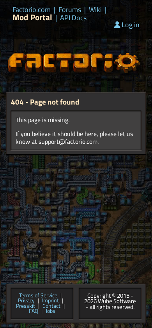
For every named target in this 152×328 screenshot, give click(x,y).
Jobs (50, 311)
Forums (69, 9)
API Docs (73, 17)
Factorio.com (31, 9)
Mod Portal (32, 17)
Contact (51, 306)
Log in (131, 24)
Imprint (50, 301)
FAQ (33, 311)
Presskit (25, 306)
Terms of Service (38, 295)
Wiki (95, 9)
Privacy (26, 301)
